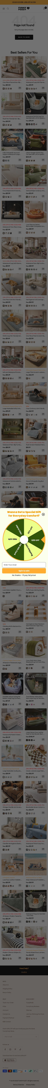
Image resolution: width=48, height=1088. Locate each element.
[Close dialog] (43, 514)
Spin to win (24, 570)
